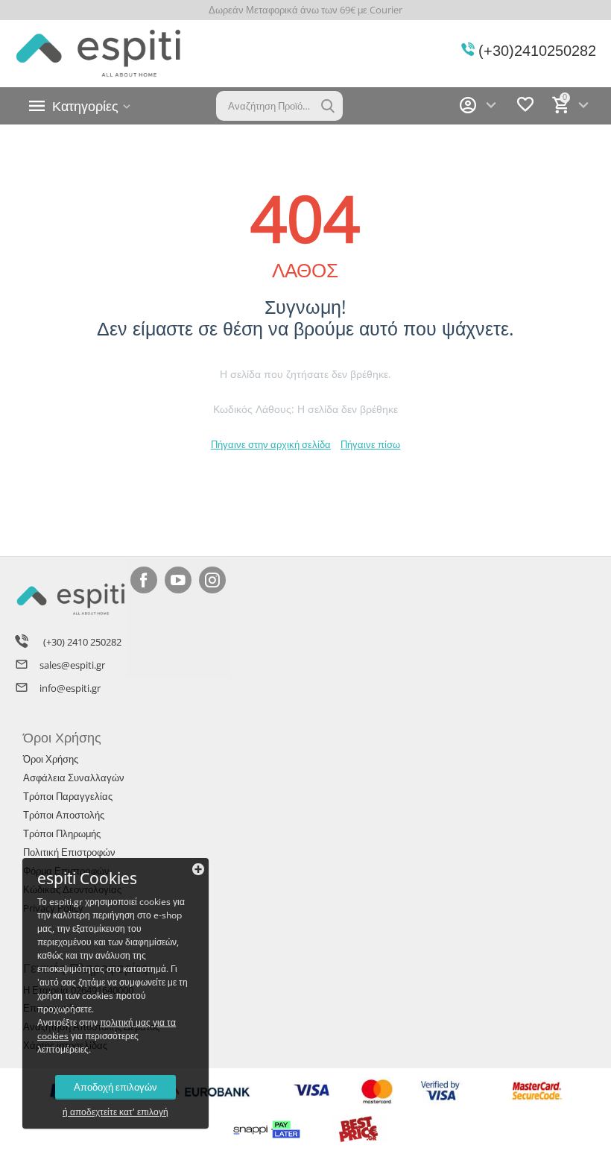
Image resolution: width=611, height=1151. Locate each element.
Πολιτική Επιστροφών (69, 852)
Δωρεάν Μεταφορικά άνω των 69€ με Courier (305, 9)
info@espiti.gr (70, 688)
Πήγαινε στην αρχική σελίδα (271, 444)
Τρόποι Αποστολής (63, 815)
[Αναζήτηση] (328, 106)
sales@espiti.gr (72, 665)
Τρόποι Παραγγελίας (68, 796)
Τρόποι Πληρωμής (62, 833)
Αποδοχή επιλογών (115, 1087)
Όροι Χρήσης (50, 759)
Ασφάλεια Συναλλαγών (73, 777)
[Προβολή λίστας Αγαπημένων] (525, 110)
